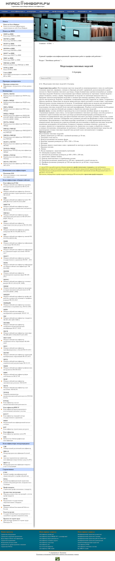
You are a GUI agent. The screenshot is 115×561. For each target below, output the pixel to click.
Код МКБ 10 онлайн (83, 548)
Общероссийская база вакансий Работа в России (16, 507)
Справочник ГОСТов (6, 546)
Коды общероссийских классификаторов (12, 538)
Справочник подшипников (8, 540)
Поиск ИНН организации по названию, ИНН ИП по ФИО (17, 74)
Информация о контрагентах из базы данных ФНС (17, 86)
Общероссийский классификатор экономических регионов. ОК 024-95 (15, 381)
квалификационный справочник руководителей (90, 540)
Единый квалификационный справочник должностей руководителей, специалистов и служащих (17, 481)
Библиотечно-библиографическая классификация (14, 438)
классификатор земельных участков (87, 546)
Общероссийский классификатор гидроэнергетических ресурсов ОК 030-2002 (17, 223)
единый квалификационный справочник (88, 542)
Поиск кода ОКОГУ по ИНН (12, 54)
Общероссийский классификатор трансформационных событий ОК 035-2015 (17, 348)
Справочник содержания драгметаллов (11, 536)
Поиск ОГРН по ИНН (10, 68)
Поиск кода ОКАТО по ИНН (12, 44)
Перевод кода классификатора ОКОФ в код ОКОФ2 (16, 95)
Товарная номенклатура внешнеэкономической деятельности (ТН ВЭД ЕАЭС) (17, 395)
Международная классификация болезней (16, 452)
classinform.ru (54, 552)
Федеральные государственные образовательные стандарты (13, 500)
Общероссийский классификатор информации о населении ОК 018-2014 (17, 243)
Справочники (44, 11)
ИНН (90, 11)
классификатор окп (44, 544)
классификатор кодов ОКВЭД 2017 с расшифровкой (53, 536)
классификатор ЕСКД (83, 544)
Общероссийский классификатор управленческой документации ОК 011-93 (16, 361)
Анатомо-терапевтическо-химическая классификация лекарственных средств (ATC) (17, 458)
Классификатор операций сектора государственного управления (14, 415)
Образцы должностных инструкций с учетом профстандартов (17, 494)
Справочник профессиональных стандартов (17, 488)
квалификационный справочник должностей (90, 534)
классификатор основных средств (48, 540)
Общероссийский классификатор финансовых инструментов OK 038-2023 (17, 367)
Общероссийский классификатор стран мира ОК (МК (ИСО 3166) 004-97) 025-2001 (17, 333)
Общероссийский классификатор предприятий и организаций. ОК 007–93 (16, 311)
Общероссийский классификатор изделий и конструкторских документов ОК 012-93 (17, 184)
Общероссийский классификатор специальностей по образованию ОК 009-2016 (16, 340)
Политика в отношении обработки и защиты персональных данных (57, 554)
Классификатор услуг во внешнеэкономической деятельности (15, 402)
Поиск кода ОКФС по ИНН (11, 59)
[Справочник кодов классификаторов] (28, 4)
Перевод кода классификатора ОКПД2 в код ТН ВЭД (17, 157)
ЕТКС (49, 43)
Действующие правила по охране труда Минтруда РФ (15, 520)
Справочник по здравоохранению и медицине (13, 544)
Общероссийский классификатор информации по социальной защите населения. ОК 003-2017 (17, 250)
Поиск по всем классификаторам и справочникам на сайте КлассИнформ (15, 26)
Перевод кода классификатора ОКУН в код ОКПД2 (16, 124)
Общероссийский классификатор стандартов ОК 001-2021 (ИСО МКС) (17, 318)
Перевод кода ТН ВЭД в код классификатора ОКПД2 (17, 150)
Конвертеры (31, 11)
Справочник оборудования (8, 534)
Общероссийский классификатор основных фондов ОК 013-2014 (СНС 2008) (17, 281)
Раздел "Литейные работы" (50, 60)
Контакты (63, 552)
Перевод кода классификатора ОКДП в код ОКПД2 (16, 102)
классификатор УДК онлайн (46, 548)
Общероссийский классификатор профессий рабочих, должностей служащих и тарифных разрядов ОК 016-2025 (17, 297)
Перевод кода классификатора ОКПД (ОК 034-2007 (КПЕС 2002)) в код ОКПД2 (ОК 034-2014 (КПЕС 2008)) (16, 116)
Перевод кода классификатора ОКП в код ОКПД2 (16, 109)
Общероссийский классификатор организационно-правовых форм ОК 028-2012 (16, 273)
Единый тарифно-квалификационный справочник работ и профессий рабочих (70, 56)
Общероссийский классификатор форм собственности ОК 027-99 (15, 374)
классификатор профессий (46, 534)
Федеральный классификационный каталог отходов (16, 422)
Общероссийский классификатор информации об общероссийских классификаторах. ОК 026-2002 (17, 265)
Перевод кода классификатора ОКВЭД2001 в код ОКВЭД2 (17, 137)
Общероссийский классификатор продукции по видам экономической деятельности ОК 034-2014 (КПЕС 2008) (17, 288)
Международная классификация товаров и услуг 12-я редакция (16, 464)
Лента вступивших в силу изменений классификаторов (15, 175)
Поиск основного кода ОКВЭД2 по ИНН (16, 64)
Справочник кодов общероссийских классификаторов (27, 6)
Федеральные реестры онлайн (9, 542)
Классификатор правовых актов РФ (14, 433)
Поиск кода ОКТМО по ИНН (12, 40)
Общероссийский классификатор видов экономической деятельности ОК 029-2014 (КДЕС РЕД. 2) (16, 215)
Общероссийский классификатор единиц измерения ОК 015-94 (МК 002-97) (16, 229)
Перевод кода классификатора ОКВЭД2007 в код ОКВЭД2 (17, 130)
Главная (5, 11)
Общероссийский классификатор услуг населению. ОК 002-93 (15, 387)
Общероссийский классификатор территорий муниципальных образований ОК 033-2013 (17, 354)
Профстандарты (58, 11)
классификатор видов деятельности (48, 538)
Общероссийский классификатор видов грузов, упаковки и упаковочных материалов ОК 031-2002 (17, 207)
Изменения (82, 11)
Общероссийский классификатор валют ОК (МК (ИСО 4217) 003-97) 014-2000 (17, 199)
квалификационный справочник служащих (89, 536)
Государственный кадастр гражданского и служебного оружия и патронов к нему (16, 513)
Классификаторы (17, 11)
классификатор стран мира (46, 542)
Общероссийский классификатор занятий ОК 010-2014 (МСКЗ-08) (17, 236)
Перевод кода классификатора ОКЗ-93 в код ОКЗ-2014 (17, 163)
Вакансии (70, 11)
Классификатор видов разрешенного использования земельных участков (15, 409)
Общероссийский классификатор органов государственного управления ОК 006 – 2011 (17, 258)
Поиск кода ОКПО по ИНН (11, 35)
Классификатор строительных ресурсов (16, 428)
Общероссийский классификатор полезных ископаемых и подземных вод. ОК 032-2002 (17, 304)
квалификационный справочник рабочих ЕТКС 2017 (92, 538)
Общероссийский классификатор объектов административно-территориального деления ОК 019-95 (17, 192)
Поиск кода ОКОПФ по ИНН (12, 49)
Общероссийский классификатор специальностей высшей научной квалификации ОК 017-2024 (13, 325)
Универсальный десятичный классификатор (17, 447)
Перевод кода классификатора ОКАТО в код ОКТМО (17, 143)
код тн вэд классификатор (46, 546)
